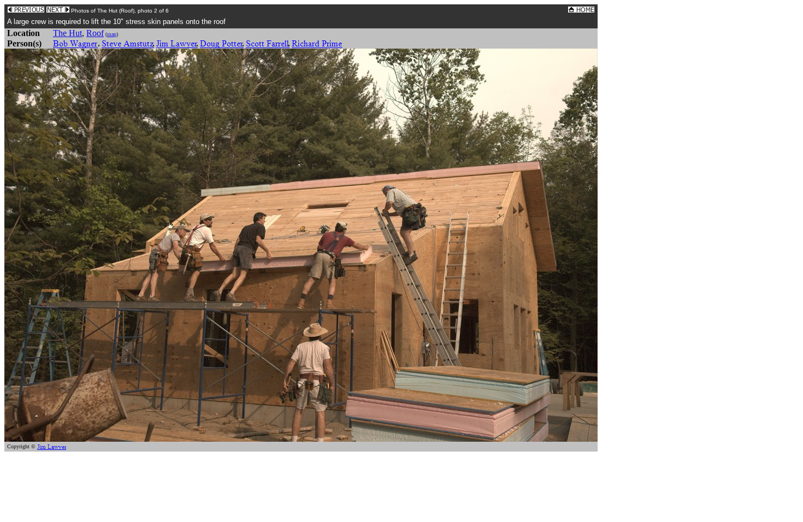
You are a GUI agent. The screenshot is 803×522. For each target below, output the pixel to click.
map (111, 34)
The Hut (67, 33)
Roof (95, 33)
